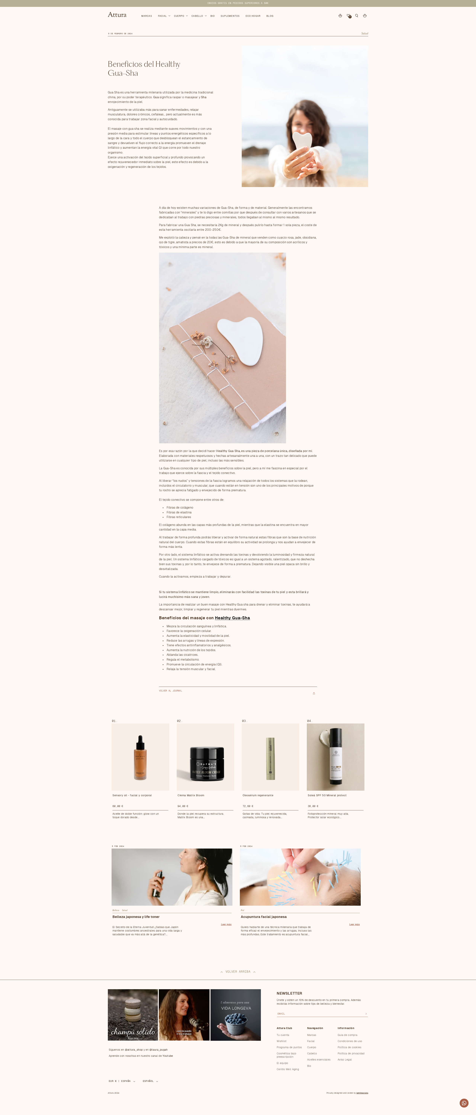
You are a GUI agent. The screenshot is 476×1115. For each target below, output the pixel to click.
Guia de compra (347, 1035)
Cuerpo (311, 1047)
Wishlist (281, 1041)
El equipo (282, 1063)
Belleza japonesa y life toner (136, 917)
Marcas (311, 1035)
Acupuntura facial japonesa (264, 917)
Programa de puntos (289, 1047)
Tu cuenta (283, 1035)
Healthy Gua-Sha (232, 618)
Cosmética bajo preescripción (286, 1055)
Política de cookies (349, 1047)
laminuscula (362, 1093)
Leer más (226, 924)
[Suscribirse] (366, 1014)
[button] (164, 15)
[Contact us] (464, 1103)
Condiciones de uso (350, 1041)
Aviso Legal (345, 1059)
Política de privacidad (351, 1053)
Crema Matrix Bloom (191, 795)
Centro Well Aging (288, 1069)
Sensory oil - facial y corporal (132, 795)
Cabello (312, 1053)
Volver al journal (170, 691)
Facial (311, 1041)
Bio (309, 1066)
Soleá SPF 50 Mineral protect (327, 795)
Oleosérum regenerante (258, 795)
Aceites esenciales (318, 1059)
